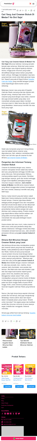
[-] (2, 414)
